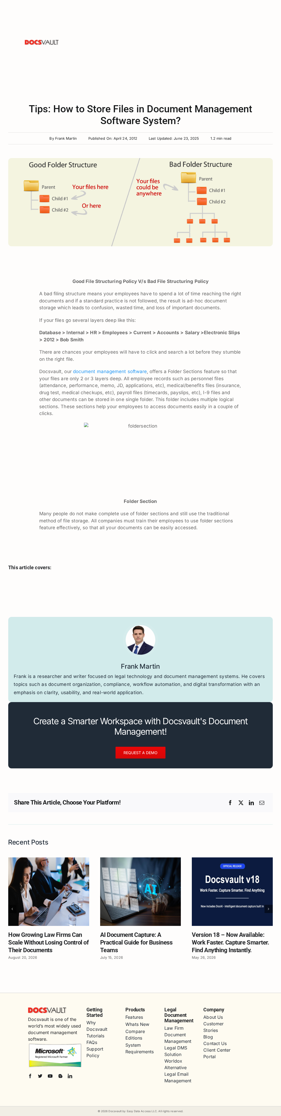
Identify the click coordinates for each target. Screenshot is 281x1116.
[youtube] (50, 1076)
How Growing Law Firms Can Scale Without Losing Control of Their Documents (48, 942)
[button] (12, 909)
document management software (110, 371)
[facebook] (30, 1076)
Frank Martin (66, 138)
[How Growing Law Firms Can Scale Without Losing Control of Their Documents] (48, 860)
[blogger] (60, 1076)
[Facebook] (230, 802)
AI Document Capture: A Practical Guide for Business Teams (136, 942)
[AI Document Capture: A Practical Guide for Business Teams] (140, 860)
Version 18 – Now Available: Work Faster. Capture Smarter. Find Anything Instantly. (230, 942)
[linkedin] (70, 1076)
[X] (241, 802)
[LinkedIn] (251, 802)
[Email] (262, 802)
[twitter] (40, 1076)
